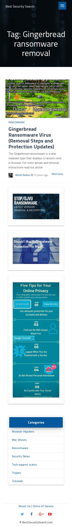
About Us (24, 506)
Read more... (58, 174)
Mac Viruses (19, 439)
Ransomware (16, 122)
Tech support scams (24, 464)
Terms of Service (43, 506)
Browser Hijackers (23, 431)
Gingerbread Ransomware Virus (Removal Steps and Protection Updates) (31, 137)
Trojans (16, 473)
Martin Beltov (23, 175)
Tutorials (17, 481)
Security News (21, 456)
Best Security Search (20, 6)
